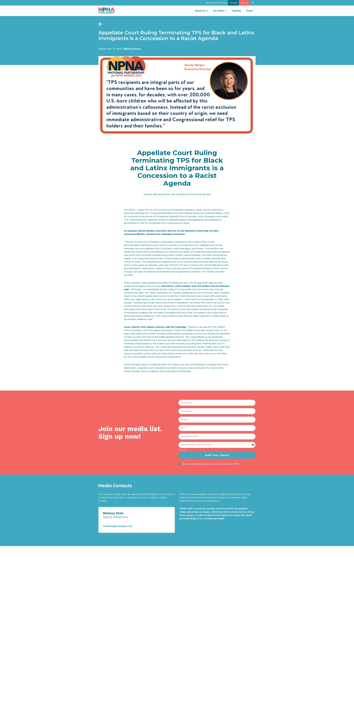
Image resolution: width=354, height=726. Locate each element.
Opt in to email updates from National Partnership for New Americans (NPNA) (210, 464)
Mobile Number (187, 443)
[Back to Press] (100, 24)
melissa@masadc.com (118, 526)
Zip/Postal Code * (188, 435)
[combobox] (253, 445)
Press (249, 10)
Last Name (184, 409)
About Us (200, 10)
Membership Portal (216, 2)
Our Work (218, 10)
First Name (185, 401)
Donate (233, 2)
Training (236, 10)
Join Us (244, 2)
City (182, 426)
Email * (183, 418)
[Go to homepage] (106, 11)
